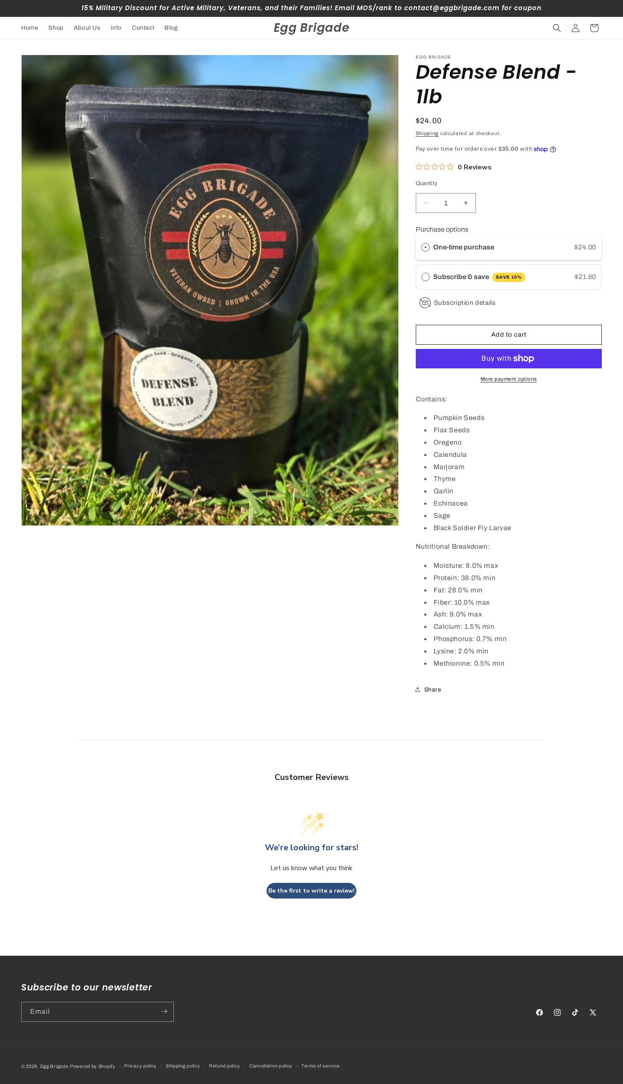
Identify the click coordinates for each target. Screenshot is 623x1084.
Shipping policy (183, 1065)
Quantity (427, 183)
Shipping (427, 133)
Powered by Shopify (93, 1066)
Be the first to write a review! (311, 891)
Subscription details (465, 302)
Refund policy (224, 1065)
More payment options (509, 379)
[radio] (425, 247)
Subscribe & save (477, 276)
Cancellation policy (270, 1065)
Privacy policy (140, 1065)
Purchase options (442, 229)
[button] (557, 28)
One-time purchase (463, 247)
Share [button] (433, 689)
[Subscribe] (164, 1011)
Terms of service (320, 1065)
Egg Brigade (54, 1066)
